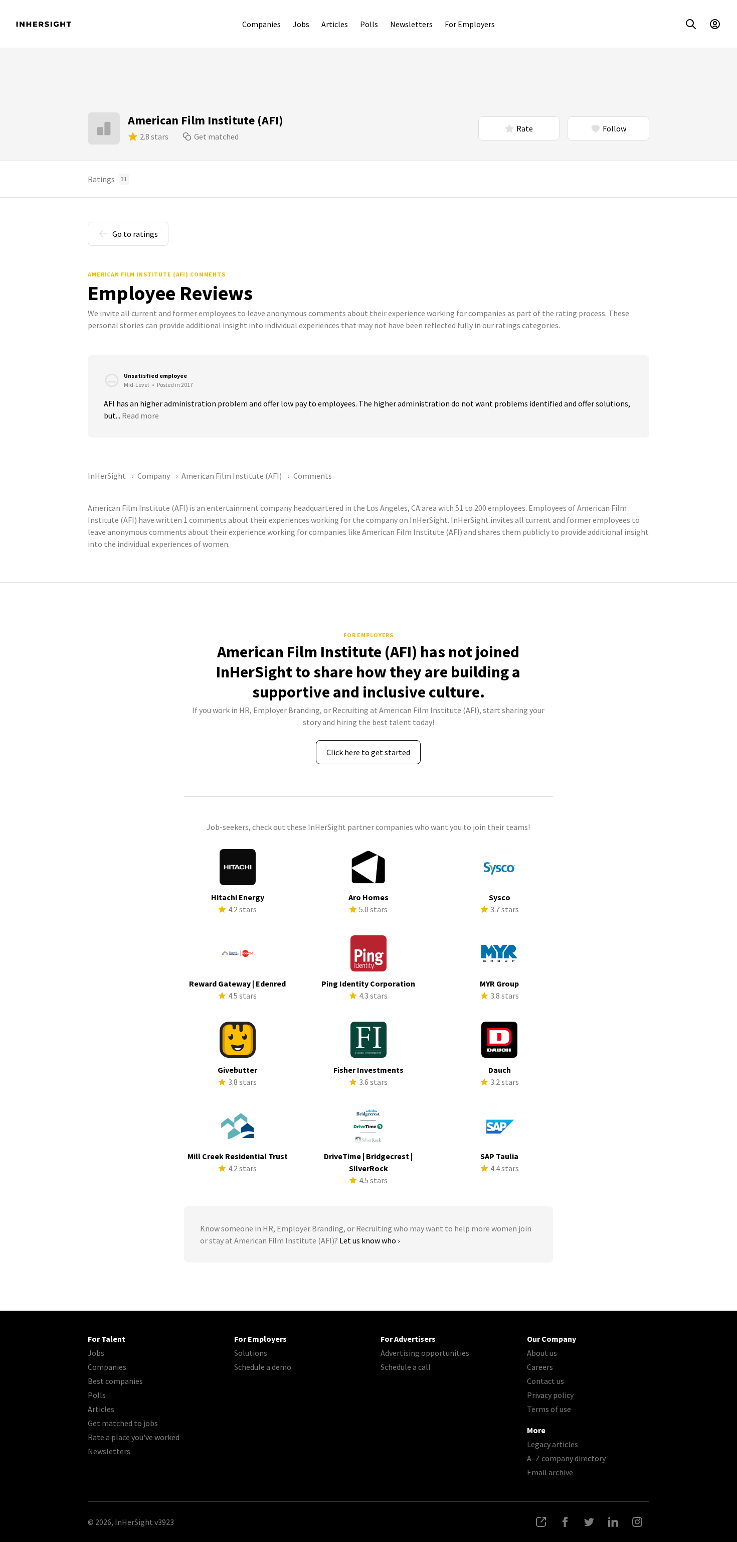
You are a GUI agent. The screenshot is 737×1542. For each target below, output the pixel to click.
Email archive (550, 1472)
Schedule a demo (262, 1367)
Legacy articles (552, 1444)
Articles (334, 24)
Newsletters (411, 24)
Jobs (301, 24)
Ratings (107, 179)
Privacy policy (550, 1395)
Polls (369, 24)
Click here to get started (368, 752)
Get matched (216, 136)
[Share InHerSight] (541, 1522)
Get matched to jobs (123, 1423)
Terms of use (549, 1409)
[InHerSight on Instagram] (637, 1522)
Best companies (115, 1381)
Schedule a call (406, 1367)
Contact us (545, 1381)
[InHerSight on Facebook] (565, 1522)
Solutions (250, 1353)
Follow (614, 128)
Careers (540, 1367)
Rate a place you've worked (133, 1437)
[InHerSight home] (43, 24)
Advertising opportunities (425, 1353)
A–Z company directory (566, 1458)
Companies (261, 24)
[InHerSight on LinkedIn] (613, 1522)
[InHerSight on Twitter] (589, 1522)
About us (542, 1353)
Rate (524, 128)
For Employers (470, 24)
